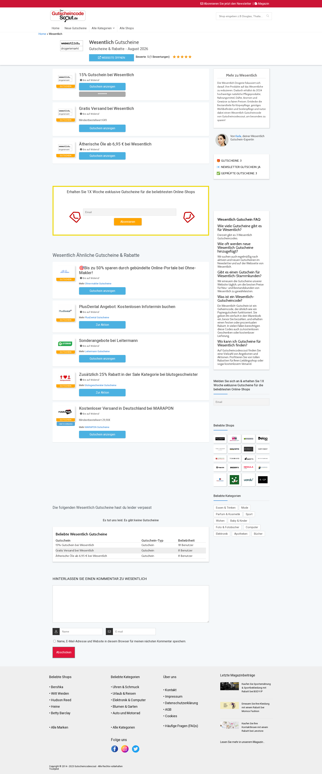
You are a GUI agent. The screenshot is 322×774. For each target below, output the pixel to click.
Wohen (220, 520)
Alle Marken (59, 727)
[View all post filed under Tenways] (234, 458)
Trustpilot (54, 769)
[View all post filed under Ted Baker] (220, 449)
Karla (238, 136)
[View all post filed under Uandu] (248, 479)
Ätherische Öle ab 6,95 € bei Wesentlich (115, 144)
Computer (252, 527)
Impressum (173, 696)
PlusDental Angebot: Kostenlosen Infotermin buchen (127, 306)
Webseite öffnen (113, 57)
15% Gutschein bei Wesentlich (106, 74)
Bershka (57, 687)
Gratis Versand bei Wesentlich (106, 108)
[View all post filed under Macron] (220, 467)
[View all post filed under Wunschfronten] (262, 467)
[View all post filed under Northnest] (262, 449)
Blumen (118, 706)
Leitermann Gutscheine (97, 351)
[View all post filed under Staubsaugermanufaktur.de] (220, 458)
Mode (244, 507)
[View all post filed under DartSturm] (248, 438)
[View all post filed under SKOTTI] (248, 458)
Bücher (258, 533)
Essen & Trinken (226, 507)
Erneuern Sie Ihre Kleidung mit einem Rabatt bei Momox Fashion (255, 707)
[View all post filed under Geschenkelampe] (234, 438)
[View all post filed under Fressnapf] (234, 479)
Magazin (263, 3)
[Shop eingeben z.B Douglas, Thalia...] (267, 16)
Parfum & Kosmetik (228, 514)
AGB (168, 709)
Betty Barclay (60, 713)
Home (55, 28)
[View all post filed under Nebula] (248, 467)
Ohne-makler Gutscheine (98, 283)
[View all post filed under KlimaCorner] (220, 479)
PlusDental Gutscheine (97, 317)
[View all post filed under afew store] (262, 479)
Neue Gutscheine (75, 28)
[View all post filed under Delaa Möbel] (262, 438)
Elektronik (222, 533)
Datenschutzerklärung (181, 703)
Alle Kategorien (102, 28)
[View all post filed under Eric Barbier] (220, 438)
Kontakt (170, 690)
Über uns (169, 677)
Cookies (171, 716)
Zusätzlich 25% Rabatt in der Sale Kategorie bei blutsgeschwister (138, 374)
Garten (133, 706)
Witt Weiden (60, 693)
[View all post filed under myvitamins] (262, 458)
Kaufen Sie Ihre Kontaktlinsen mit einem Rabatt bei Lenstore (255, 727)
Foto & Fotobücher (227, 527)
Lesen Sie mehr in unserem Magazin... (242, 741)
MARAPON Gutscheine (97, 427)
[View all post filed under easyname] (234, 449)
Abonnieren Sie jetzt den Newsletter (227, 3)
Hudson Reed (61, 700)
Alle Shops (127, 28)
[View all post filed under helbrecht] (248, 449)
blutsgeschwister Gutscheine (100, 385)
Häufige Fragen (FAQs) (181, 726)
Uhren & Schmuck (126, 687)
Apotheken (240, 533)
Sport (249, 514)
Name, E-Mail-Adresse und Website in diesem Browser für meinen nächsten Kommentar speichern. (121, 641)
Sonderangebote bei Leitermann (108, 340)
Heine (55, 706)
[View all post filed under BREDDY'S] (234, 467)
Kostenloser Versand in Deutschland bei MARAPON (126, 408)
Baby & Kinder (238, 520)
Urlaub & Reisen (124, 693)
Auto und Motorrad (126, 713)
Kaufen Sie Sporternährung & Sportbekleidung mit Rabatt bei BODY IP (256, 688)
